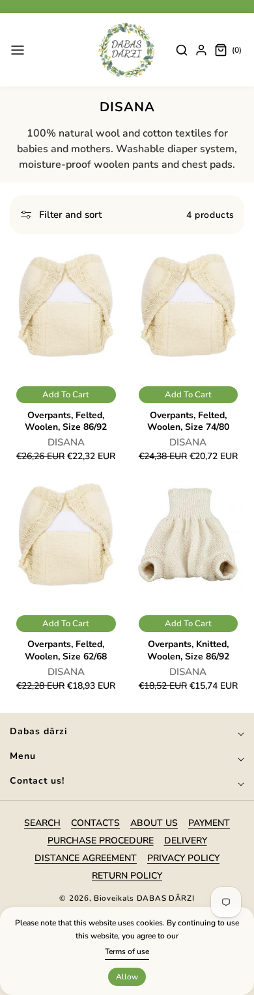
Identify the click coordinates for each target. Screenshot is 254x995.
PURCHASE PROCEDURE (101, 840)
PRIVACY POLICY (183, 858)
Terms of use (127, 951)
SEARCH (42, 823)
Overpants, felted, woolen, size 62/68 (66, 650)
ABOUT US (154, 823)
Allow (127, 977)
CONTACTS (95, 823)
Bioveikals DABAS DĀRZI (144, 898)
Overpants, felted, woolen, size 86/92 (66, 421)
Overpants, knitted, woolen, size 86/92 (188, 650)
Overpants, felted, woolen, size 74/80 (188, 421)
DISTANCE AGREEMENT (86, 858)
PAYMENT (209, 823)
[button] (17, 50)
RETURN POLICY (127, 875)
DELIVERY (185, 840)
